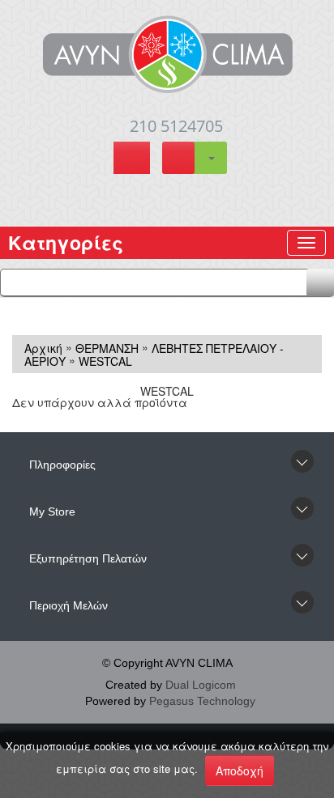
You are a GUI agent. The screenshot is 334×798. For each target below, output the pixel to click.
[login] (131, 160)
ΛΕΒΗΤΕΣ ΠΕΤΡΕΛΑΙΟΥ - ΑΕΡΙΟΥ (154, 354)
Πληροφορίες (62, 464)
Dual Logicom (200, 684)
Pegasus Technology (202, 700)
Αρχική (43, 347)
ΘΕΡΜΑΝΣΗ (107, 347)
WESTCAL (105, 361)
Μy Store (52, 511)
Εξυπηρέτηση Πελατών (88, 558)
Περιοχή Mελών (68, 605)
